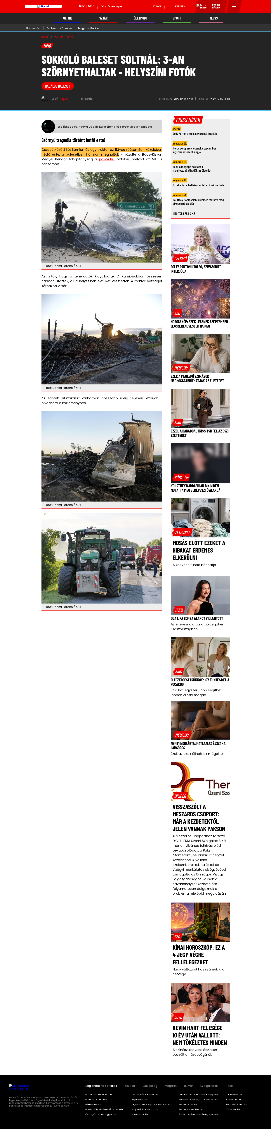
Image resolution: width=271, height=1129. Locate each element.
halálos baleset (57, 86)
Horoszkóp (33, 28)
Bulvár (188, 1086)
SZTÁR (103, 18)
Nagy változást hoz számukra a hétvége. (198, 971)
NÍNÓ (70, 36)
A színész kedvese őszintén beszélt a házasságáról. (195, 1052)
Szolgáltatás (209, 1086)
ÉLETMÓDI (140, 18)
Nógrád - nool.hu (188, 1104)
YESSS (213, 18)
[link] (180, 258)
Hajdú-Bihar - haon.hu (145, 1109)
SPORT (177, 18)
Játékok (156, 6)
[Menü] (234, 6)
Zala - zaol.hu (233, 1109)
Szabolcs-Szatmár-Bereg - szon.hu (199, 1114)
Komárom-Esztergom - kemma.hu (198, 1099)
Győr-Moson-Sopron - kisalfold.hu (151, 1104)
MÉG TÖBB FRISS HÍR (184, 213)
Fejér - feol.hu (139, 1099)
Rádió (230, 1086)
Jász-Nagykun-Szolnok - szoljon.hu (199, 1094)
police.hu (106, 159)
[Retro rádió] (200, 7)
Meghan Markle (88, 28)
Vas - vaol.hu (233, 1099)
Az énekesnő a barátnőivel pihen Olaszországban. (197, 626)
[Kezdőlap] (43, 6)
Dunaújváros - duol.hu (145, 1094)
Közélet (129, 1086)
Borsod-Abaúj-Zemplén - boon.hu (104, 1109)
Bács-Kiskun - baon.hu (98, 1094)
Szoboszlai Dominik (59, 28)
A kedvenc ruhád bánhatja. (195, 564)
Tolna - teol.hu (233, 1094)
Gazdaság (150, 1086)
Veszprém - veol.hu (236, 1104)
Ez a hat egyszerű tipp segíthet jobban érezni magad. (196, 692)
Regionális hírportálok (101, 1086)
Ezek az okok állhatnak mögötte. (197, 753)
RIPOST (45, 36)
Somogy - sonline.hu (191, 1109)
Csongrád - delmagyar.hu (100, 1114)
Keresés (180, 6)
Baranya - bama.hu (96, 1099)
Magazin (171, 1086)
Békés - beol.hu (94, 1104)
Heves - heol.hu (140, 1114)
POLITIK (67, 18)
